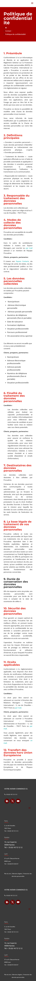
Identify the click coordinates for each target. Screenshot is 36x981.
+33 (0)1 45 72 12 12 (10, 794)
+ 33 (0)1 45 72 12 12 (12, 831)
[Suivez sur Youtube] (18, 801)
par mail (29, 248)
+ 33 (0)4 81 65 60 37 (12, 864)
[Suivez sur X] (12, 801)
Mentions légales (17, 873)
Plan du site (7, 873)
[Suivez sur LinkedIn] (6, 801)
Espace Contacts (22, 261)
